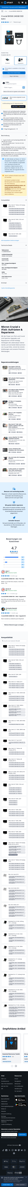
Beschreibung (5, 135)
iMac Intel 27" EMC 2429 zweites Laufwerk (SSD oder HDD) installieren (15, 425)
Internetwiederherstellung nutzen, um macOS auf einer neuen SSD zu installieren (15, 187)
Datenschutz (4, 1104)
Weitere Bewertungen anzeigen (14, 625)
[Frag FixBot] (23, 87)
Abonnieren (22, 1134)
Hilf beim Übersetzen (12, 1145)
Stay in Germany (14, 76)
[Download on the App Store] (20, 1100)
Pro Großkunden (19, 1086)
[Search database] (19, 2)
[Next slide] (15, 1066)
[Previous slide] (12, 1066)
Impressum (4, 1101)
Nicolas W (8, 589)
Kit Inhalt (4, 283)
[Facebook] (6, 1150)
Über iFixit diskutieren (7, 1083)
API (2, 1088)
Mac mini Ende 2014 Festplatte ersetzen (16, 457)
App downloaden (20, 1096)
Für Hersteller (18, 1091)
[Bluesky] (22, 1150)
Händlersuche (18, 1088)
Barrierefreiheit (5, 1099)
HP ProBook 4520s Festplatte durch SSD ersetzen (16, 390)
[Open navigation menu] (1, 2)
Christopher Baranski (11, 608)
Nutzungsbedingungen (7, 1106)
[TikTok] (3, 1150)
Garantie (3, 1111)
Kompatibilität (5, 200)
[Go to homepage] (9, 2)
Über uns (3, 1078)
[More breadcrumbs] (2, 11)
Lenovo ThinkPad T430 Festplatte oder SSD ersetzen (16, 449)
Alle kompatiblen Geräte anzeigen (10, 240)
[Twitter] (9, 1150)
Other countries (20, 1184)
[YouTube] (16, 1150)
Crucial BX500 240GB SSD (15, 11)
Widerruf (3, 1109)
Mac (6, 11)
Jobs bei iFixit (4, 1086)
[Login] (26, 2)
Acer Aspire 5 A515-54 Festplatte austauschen (14, 367)
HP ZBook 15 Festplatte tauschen (14, 401)
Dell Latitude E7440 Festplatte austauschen (16, 378)
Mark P (7, 571)
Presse (16, 1078)
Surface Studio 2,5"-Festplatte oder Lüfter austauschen (16, 469)
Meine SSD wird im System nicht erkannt (14, 91)
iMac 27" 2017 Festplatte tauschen (15, 413)
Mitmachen (18, 1083)
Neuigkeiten (18, 1081)
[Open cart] (22, 2)
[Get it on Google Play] (21, 1105)
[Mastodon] (19, 1150)
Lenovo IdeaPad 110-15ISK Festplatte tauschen (15, 437)
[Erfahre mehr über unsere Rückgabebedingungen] (17, 129)
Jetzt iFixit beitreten (18, 106)
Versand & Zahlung (6, 1113)
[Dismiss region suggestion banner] (26, 1177)
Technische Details (6, 245)
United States (6, 1184)
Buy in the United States (14, 73)
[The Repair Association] (14, 1153)
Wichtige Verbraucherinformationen (8, 1117)
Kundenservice (5, 1081)
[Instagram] (13, 1150)
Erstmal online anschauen (9, 1137)
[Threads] (25, 1150)
